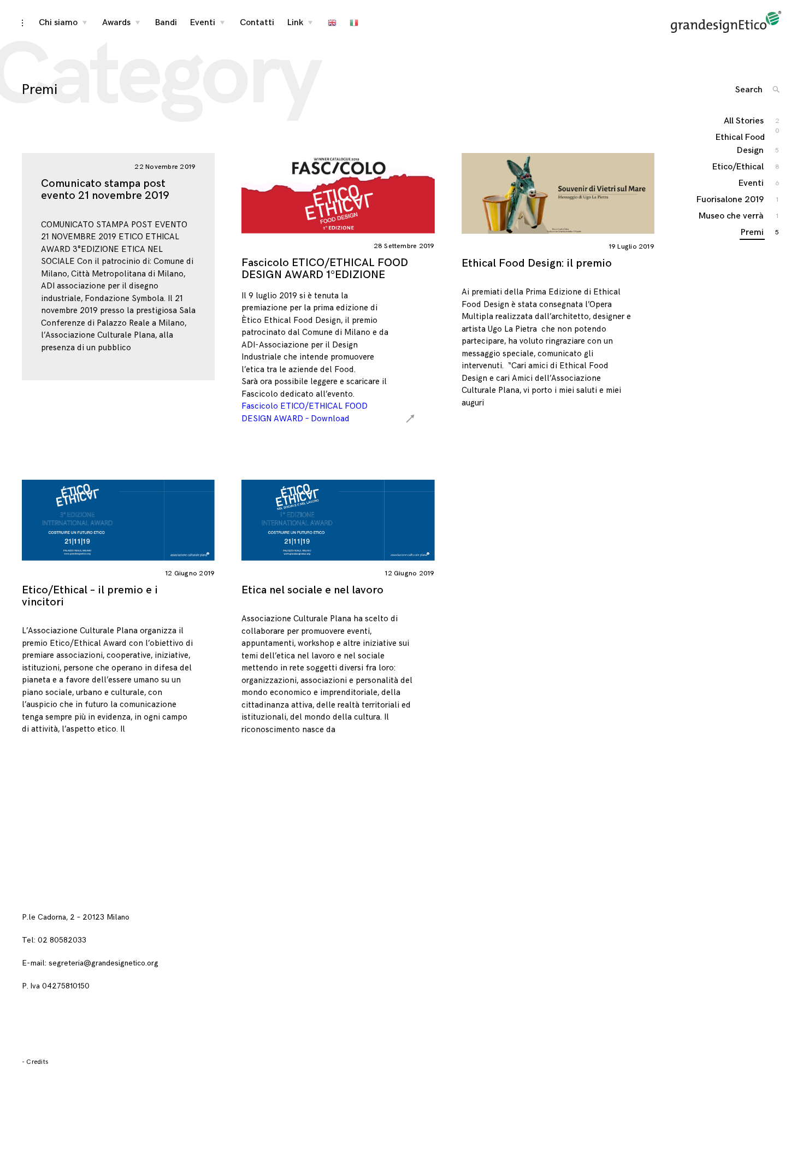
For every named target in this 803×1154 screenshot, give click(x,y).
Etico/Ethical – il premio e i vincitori (90, 596)
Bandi (166, 22)
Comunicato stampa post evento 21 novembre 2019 (105, 189)
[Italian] (354, 23)
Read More (450, 192)
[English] (332, 23)
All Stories (744, 121)
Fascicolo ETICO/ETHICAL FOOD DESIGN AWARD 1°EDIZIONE (324, 268)
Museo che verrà (732, 216)
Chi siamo (58, 22)
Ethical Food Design (740, 144)
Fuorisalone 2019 (730, 200)
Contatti (257, 22)
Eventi (202, 22)
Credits (37, 1062)
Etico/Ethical (738, 167)
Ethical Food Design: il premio (537, 263)
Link (295, 22)
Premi (753, 232)
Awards (116, 22)
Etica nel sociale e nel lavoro (312, 590)
